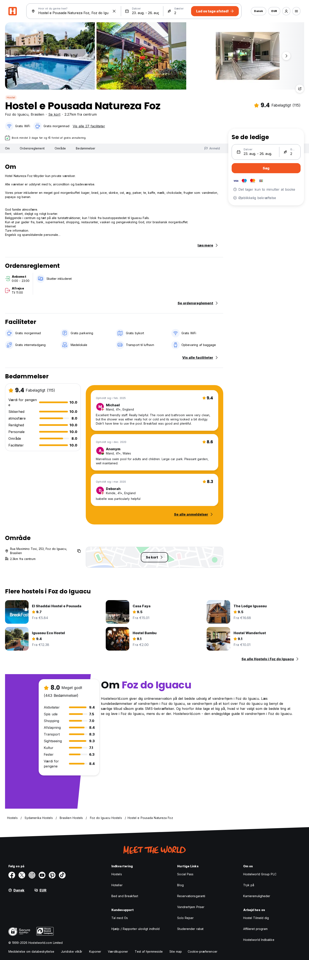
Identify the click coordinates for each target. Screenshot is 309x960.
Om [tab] (7, 148)
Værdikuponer (118, 951)
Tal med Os (119, 918)
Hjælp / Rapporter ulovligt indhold (135, 929)
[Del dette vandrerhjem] (300, 89)
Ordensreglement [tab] (32, 148)
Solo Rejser (185, 918)
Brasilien (37, 114)
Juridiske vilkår (71, 951)
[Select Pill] (286, 11)
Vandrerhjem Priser (190, 907)
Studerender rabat (190, 929)
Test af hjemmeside (149, 951)
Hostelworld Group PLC (259, 874)
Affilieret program (255, 929)
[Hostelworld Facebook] (11, 875)
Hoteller (117, 885)
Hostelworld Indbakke (258, 940)
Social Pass (185, 874)
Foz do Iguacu (16, 114)
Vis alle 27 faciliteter (89, 126)
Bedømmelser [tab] (85, 148)
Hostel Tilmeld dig (256, 918)
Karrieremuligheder (256, 896)
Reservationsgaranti (191, 896)
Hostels (116, 874)
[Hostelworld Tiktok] (62, 875)
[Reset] (114, 11)
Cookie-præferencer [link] (202, 951)
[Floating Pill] (286, 56)
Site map (175, 951)
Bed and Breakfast (124, 896)
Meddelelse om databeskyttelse (31, 951)
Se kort (54, 114)
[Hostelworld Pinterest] (52, 875)
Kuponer (95, 951)
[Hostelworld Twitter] (21, 875)
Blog (180, 885)
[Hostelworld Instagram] (32, 875)
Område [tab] (60, 148)
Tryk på (248, 885)
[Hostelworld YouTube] (42, 875)
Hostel (11, 97)
